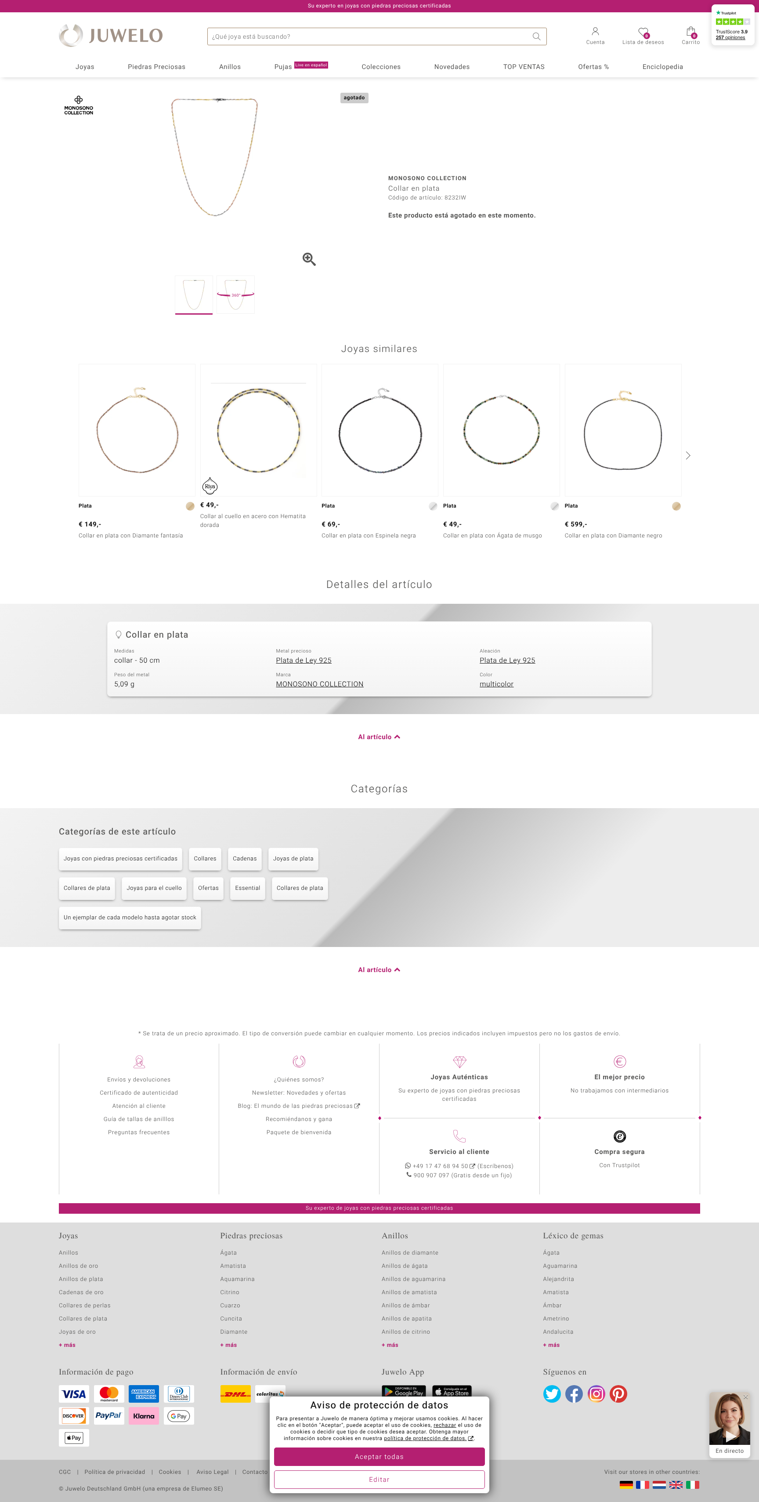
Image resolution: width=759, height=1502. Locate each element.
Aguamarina (560, 1266)
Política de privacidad (114, 1473)
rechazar (445, 1425)
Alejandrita (559, 1279)
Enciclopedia (663, 67)
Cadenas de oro (81, 1292)
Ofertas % (593, 67)
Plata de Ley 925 (304, 660)
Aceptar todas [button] (379, 1457)
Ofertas (208, 888)
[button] (596, 37)
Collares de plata (87, 888)
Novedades (452, 67)
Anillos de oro (78, 1266)
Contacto (255, 1473)
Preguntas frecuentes (139, 1132)
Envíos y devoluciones (139, 1080)
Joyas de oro (77, 1332)
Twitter (552, 1394)
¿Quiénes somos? (299, 1080)
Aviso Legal (212, 1473)
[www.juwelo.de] (626, 1485)
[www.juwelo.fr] (642, 1485)
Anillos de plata (81, 1279)
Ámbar (552, 1306)
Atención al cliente (139, 1106)
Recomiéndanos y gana (299, 1119)
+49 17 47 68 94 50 (440, 1166)
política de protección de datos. (425, 1439)
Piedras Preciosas (157, 67)
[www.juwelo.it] (692, 1485)
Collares (205, 859)
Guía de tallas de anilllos (139, 1119)
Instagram (596, 1394)
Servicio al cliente (459, 1152)
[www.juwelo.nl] (659, 1485)
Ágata (228, 1253)
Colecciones (381, 67)
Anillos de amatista (409, 1292)
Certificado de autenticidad (139, 1093)
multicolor (496, 684)
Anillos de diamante (410, 1253)
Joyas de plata (293, 859)
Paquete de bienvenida (299, 1132)
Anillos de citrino (406, 1332)
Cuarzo (230, 1306)
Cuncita (231, 1319)
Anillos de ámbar (406, 1306)
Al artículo (375, 737)
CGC (65, 1473)
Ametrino (556, 1319)
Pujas (301, 67)
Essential (247, 888)
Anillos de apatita (407, 1319)
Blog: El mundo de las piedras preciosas (295, 1106)
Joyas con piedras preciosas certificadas (120, 859)
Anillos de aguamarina (414, 1279)
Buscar (538, 36)
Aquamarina (237, 1279)
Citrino (230, 1292)
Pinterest (618, 1394)
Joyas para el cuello (154, 888)
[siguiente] (687, 455)
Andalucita (558, 1332)
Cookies (170, 1473)
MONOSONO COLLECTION (320, 684)
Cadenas (245, 859)
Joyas (85, 67)
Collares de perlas (85, 1306)
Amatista (233, 1266)
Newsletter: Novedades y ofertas (299, 1093)
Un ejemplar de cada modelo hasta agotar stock (130, 918)
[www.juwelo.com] (676, 1485)
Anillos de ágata (405, 1266)
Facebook (574, 1394)
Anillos (230, 67)
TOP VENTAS (524, 67)
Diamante (234, 1332)
